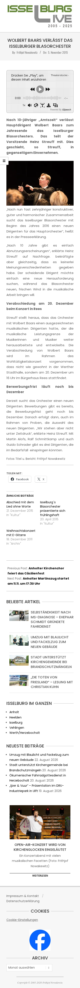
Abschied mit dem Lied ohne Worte (20, 504)
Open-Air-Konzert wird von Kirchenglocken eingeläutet (40, 847)
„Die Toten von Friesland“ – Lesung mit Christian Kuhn (52, 682)
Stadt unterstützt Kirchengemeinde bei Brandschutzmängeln (51, 662)
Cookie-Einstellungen (22, 920)
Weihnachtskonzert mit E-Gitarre (20, 533)
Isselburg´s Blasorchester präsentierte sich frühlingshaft (52, 508)
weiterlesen (40, 875)
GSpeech (66, 109)
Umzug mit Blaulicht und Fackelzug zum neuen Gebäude (50, 642)
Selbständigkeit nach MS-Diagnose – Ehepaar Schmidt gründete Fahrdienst (52, 619)
